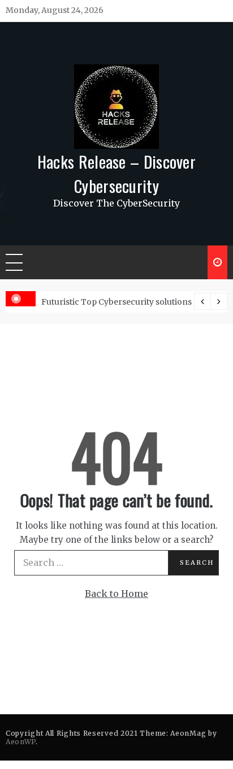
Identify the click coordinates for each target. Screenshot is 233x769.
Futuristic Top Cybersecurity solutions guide (128, 302)
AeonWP (21, 741)
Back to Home (116, 593)
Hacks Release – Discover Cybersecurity (116, 173)
